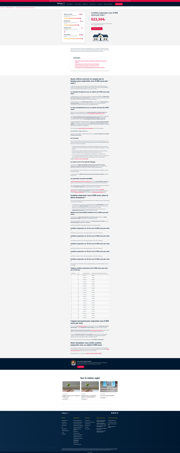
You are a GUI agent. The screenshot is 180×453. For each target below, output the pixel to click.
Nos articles (100, 4)
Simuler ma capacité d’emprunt (82, 232)
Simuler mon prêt (119, 4)
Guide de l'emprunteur (108, 4)
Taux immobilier (78, 4)
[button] (2, 451)
